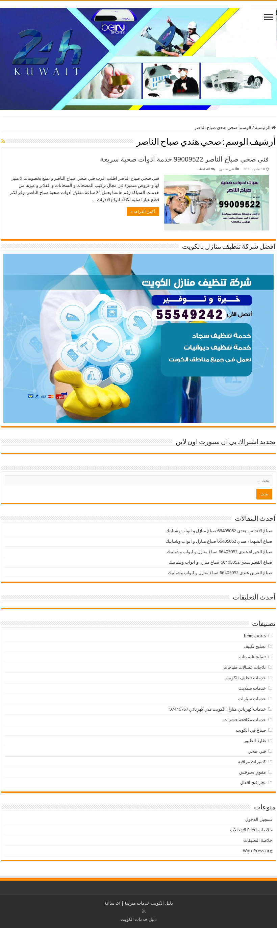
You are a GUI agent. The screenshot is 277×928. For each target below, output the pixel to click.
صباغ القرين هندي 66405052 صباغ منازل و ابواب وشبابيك (220, 572)
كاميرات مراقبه (252, 761)
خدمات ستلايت (252, 688)
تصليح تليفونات (252, 656)
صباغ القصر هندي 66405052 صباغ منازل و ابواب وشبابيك (220, 562)
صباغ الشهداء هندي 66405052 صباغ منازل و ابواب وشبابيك (219, 541)
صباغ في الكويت (251, 730)
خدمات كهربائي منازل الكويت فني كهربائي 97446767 (217, 709)
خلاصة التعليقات (257, 840)
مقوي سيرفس (252, 772)
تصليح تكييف (255, 646)
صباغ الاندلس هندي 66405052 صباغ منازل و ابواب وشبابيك (219, 530)
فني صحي (226, 169)
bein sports (255, 635)
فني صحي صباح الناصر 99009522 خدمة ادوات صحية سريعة (184, 159)
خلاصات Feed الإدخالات (251, 829)
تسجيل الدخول (258, 819)
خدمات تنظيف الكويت (246, 677)
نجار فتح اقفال (253, 782)
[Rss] (143, 911)
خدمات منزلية (137, 903)
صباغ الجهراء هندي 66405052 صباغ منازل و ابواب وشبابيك (219, 551)
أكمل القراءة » (143, 211)
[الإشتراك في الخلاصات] (3, 141)
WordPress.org (257, 850)
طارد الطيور (255, 740)
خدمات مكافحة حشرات (244, 719)
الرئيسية (263, 127)
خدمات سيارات (252, 698)
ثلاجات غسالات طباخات (244, 667)
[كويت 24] (138, 57)
